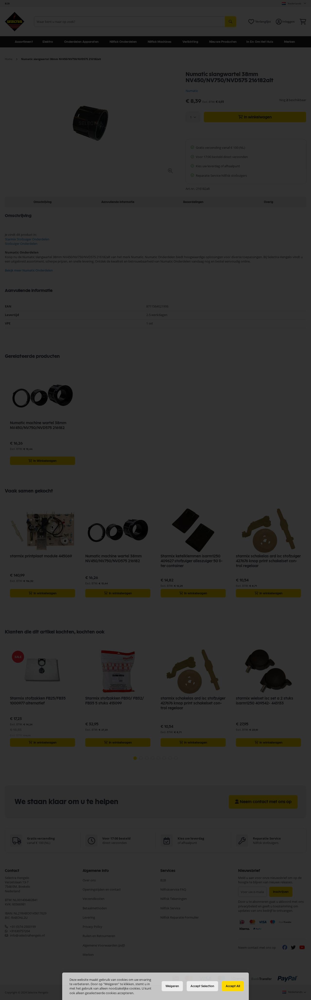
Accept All (233, 986)
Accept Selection (202, 986)
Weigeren (172, 986)
